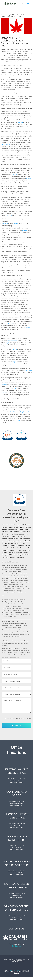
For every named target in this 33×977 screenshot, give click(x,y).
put (23, 390)
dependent (4, 384)
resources (20, 122)
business (14, 174)
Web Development (18, 971)
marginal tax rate (13, 364)
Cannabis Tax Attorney (13, 970)
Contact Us (16, 946)
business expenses (12, 340)
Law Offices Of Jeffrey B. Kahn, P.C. (20, 412)
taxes (2, 397)
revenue (5, 223)
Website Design (8, 971)
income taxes (28, 370)
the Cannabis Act (5, 144)
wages (7, 343)
